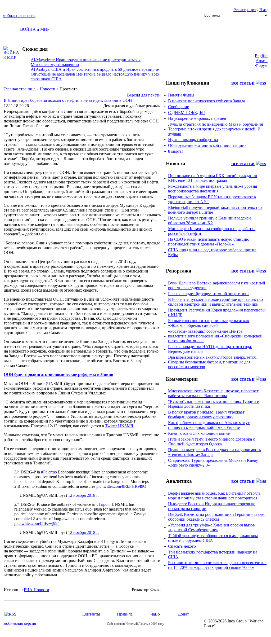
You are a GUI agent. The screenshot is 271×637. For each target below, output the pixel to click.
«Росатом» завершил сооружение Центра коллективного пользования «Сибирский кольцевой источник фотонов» (215, 336)
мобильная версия (19, 15)
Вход (263, 9)
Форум (261, 65)
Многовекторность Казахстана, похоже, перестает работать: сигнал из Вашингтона (213, 393)
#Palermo (49, 472)
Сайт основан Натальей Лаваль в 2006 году (135, 624)
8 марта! (175, 151)
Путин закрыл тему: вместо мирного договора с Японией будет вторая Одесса (211, 441)
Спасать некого (182, 546)
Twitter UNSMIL (119, 426)
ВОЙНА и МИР (34, 29)
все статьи (243, 83)
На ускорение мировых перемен (197, 118)
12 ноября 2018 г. (83, 495)
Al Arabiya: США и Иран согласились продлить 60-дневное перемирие (95, 69)
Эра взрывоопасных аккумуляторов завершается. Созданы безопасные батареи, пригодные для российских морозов (212, 362)
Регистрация (244, 9)
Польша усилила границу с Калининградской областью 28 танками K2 (209, 220)
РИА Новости (36, 589)
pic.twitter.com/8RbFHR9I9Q (121, 486)
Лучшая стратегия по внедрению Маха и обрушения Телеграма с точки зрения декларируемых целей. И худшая (215, 129)
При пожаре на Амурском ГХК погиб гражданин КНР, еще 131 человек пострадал (212, 178)
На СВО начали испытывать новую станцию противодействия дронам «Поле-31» (208, 241)
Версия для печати (144, 95)
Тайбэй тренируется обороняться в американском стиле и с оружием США (213, 538)
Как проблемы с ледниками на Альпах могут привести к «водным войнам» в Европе (209, 425)
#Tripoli (103, 504)
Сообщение (178, 106)
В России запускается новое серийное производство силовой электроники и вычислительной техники (215, 301)
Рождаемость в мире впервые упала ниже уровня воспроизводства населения (212, 188)
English (261, 56)
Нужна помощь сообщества (193, 139)
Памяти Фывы (181, 95)
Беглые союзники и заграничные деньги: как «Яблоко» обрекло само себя (208, 323)
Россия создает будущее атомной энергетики (208, 293)
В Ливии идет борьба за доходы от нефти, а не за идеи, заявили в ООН (68, 100)
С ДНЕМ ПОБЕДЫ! (186, 112)
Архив (262, 60)
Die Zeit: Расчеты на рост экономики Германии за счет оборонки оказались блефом (217, 516)
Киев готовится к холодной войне (199, 433)
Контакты (91, 614)
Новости (47, 89)
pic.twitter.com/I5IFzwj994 (37, 523)
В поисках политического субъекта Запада (206, 101)
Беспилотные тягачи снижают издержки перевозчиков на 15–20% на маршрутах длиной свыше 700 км (217, 565)
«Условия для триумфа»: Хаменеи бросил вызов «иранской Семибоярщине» (211, 527)
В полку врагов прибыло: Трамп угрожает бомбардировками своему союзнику (206, 414)
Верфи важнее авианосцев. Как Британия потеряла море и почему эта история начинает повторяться (214, 495)
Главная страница (19, 89)
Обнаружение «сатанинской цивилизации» (207, 145)
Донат (183, 614)
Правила (125, 614)
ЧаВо (155, 614)
